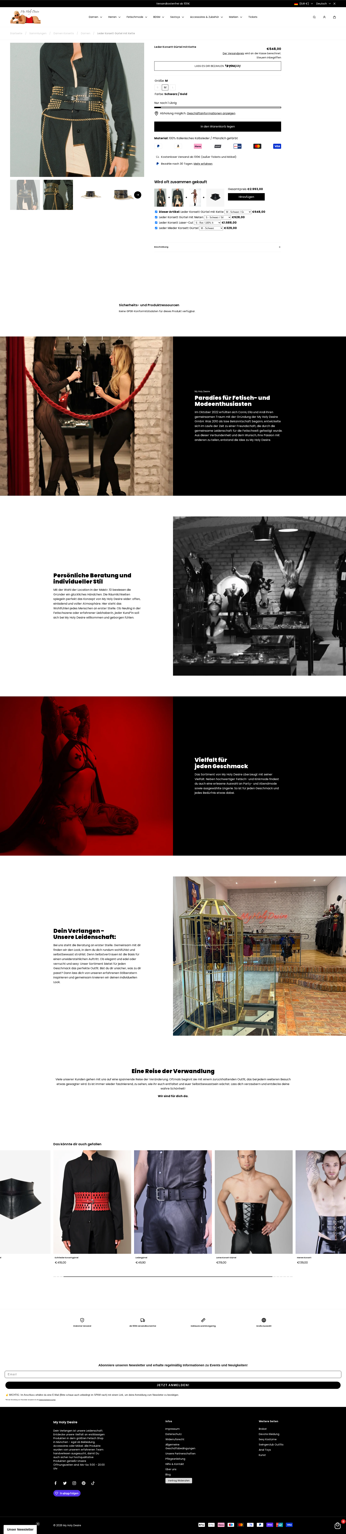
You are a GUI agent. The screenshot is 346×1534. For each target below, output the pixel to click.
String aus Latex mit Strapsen (291, 1258)
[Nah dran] (334, 3)
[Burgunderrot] (278, 1267)
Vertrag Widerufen (179, 1480)
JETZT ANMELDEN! (173, 1385)
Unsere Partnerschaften (180, 1453)
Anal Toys (265, 1450)
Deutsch (321, 3)
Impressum (172, 1429)
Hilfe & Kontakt (174, 1464)
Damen (85, 33)
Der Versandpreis (233, 53)
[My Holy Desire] (25, 17)
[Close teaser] (38, 1524)
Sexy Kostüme (268, 1439)
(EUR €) (304, 3)
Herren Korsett (203, 1258)
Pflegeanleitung (175, 1459)
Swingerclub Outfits (271, 1444)
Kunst (262, 1455)
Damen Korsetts (64, 33)
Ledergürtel (40, 1258)
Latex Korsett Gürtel (125, 1258)
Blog (168, 1474)
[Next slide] (137, 195)
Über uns (170, 1469)
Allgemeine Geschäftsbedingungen (180, 1446)
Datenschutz (173, 1434)
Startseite (16, 33)
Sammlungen (37, 33)
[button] (334, 17)
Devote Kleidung (269, 1434)
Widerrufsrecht (174, 1439)
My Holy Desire (72, 1525)
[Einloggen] (324, 17)
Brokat (263, 1429)
